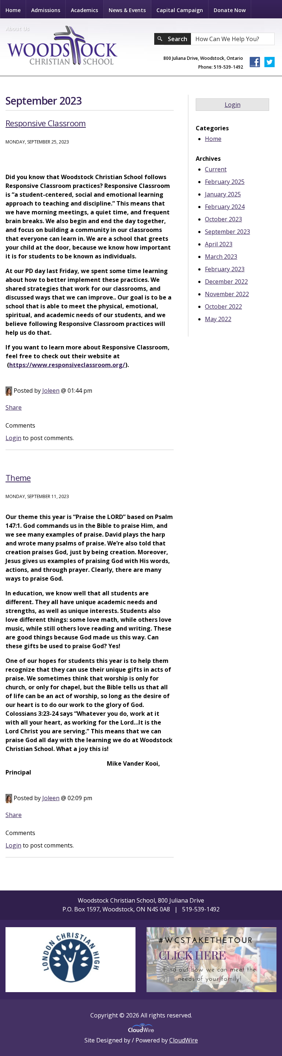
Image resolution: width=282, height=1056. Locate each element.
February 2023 (225, 269)
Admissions (45, 10)
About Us (17, 28)
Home (13, 10)
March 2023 (221, 257)
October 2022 (223, 306)
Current (216, 169)
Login (13, 438)
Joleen (50, 391)
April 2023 (218, 244)
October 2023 (223, 219)
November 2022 (227, 294)
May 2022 (218, 319)
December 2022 (226, 281)
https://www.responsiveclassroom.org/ (67, 365)
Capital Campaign (179, 10)
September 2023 (227, 232)
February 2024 (225, 207)
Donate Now (230, 10)
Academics (84, 10)
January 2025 (223, 194)
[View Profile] (9, 391)
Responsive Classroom (46, 122)
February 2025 (225, 182)
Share (14, 407)
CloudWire (183, 1040)
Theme (18, 477)
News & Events (127, 10)
